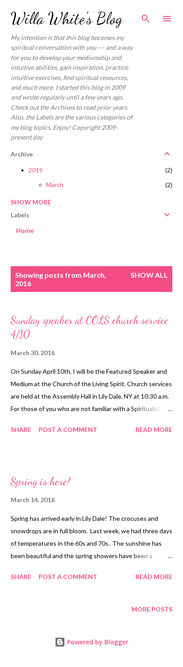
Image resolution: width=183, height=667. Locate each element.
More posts (151, 609)
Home (25, 230)
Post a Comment (68, 429)
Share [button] (21, 429)
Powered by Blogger (96, 642)
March (55, 184)
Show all (149, 275)
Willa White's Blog (67, 18)
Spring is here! (40, 481)
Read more (153, 429)
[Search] (145, 16)
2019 (35, 170)
